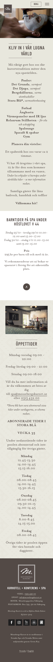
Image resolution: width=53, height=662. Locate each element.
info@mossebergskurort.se (30, 597)
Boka (36, 4)
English (31, 651)
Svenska (22, 651)
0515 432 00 (30, 398)
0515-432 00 (30, 594)
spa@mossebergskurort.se (29, 394)
